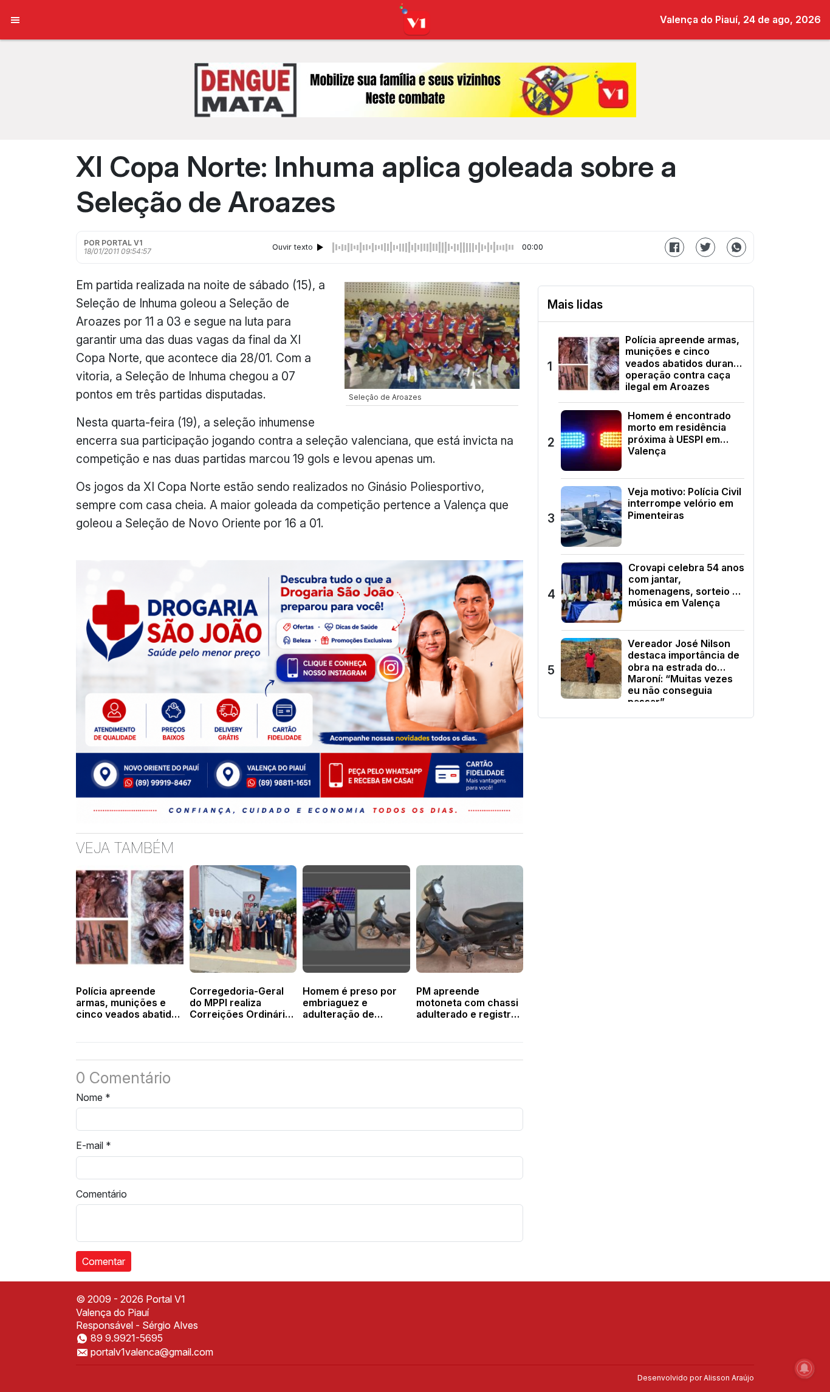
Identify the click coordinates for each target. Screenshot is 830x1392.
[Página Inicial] (415, 19)
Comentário (101, 1193)
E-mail (93, 1145)
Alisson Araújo (729, 1377)
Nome (93, 1097)
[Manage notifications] (804, 1368)
